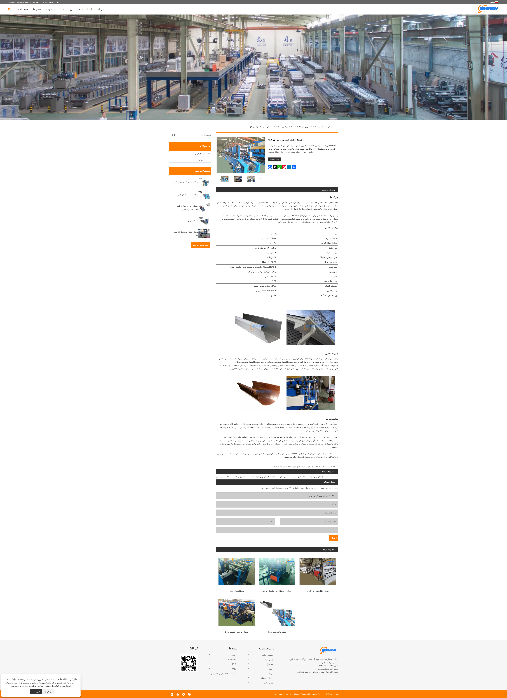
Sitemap (232, 660)
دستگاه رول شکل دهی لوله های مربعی (277, 591)
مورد (71, 9)
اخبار (62, 9)
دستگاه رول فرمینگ (306, 127)
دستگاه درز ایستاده (241, 477)
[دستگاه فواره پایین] (236, 570)
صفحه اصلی (22, 9)
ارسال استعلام (85, 9)
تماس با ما (101, 9)
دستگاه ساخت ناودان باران (277, 632)
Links (233, 655)
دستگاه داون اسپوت (288, 127)
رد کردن (48, 691)
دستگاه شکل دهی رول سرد (321, 477)
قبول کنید (36, 691)
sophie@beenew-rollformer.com (22, 2)
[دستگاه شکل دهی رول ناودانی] (317, 570)
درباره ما (37, 9)
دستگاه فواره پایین (236, 591)
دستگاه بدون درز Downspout (236, 632)
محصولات (50, 9)
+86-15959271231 (48, 2)
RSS (233, 664)
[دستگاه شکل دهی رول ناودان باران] (224, 179)
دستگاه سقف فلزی (223, 477)
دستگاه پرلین (203, 160)
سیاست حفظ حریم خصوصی (23, 686)
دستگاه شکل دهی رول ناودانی (317, 591)
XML (234, 669)
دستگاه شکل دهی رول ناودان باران (263, 127)
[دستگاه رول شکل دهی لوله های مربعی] (277, 570)
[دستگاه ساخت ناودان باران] (277, 611)
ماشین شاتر (284, 477)
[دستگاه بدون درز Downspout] (236, 611)
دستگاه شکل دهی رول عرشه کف (264, 477)
